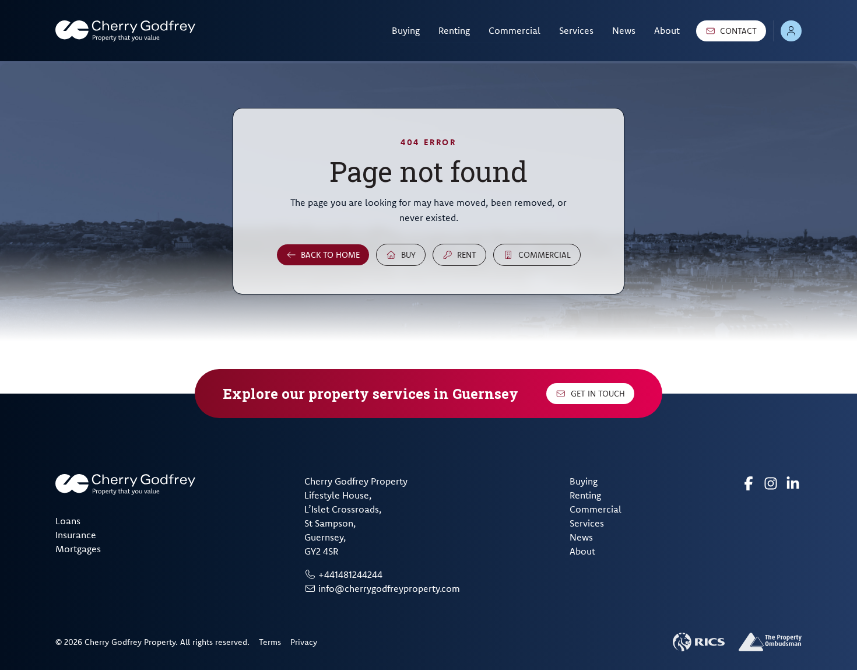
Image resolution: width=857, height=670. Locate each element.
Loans (67, 521)
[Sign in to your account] (791, 30)
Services (576, 30)
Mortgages (78, 549)
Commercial (514, 30)
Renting (454, 30)
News (623, 30)
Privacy (303, 642)
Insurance (75, 535)
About (667, 30)
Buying (406, 30)
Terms (270, 642)
